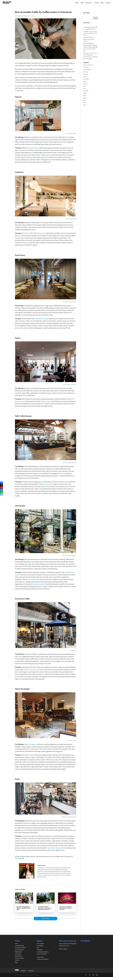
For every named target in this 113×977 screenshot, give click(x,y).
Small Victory (20, 255)
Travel (84, 102)
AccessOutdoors (87, 69)
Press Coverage (19, 958)
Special (84, 98)
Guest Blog (86, 79)
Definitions (40, 949)
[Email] (1, 494)
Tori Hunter (19, 16)
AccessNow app (19, 858)
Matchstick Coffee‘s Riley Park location (33, 233)
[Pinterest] (1, 487)
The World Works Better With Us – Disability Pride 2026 (23, 908)
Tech (84, 100)
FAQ (38, 947)
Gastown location (33, 148)
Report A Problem (42, 954)
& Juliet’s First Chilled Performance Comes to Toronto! (65, 908)
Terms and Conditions (43, 959)
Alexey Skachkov (73, 133)
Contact (108, 3)
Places (33, 16)
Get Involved (40, 943)
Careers (17, 960)
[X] (1, 485)
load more (45, 918)
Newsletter (85, 90)
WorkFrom (74, 740)
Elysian (17, 338)
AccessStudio (18, 956)
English (23, 971)
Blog (102, 3)
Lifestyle (85, 83)
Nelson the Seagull (30, 744)
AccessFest (86, 67)
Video (84, 105)
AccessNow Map (19, 945)
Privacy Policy (40, 957)
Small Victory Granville (42, 319)
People (84, 93)
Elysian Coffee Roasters (72, 384)
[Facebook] (1, 483)
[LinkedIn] (1, 489)
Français (31, 971)
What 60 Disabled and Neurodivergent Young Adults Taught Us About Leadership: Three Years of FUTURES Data (90, 47)
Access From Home (88, 65)
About (97, 3)
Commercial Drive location (32, 669)
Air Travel (85, 72)
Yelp (75, 650)
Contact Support (63, 949)
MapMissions (18, 952)
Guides (84, 81)
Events (84, 76)
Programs (88, 3)
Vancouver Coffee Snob (72, 301)
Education (85, 74)
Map (82, 3)
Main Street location (38, 584)
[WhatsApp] (1, 492)
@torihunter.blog (41, 877)
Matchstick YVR (73, 218)
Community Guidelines (43, 952)
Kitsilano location (46, 401)
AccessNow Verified (20, 947)
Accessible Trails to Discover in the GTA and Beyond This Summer (44, 908)
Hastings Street (60, 848)
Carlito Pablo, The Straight (71, 817)
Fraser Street (50, 848)
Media (84, 86)
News (84, 88)
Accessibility (40, 945)
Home (77, 3)
